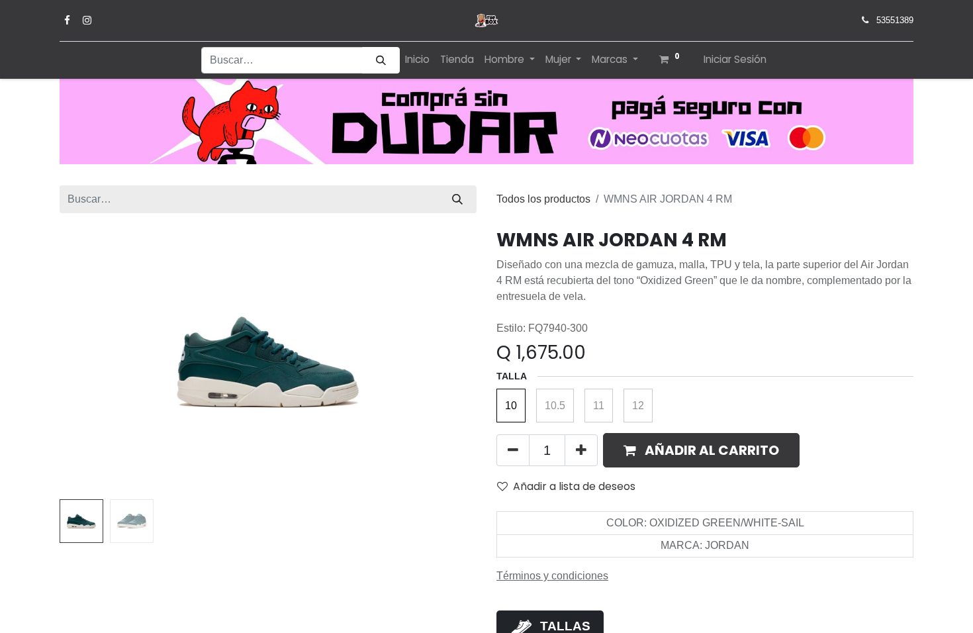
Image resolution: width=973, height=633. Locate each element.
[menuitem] (417, 60)
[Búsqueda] (381, 60)
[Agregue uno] (581, 450)
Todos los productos (543, 199)
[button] (91, 361)
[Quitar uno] (513, 450)
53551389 (894, 20)
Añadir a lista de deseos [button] (574, 486)
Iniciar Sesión (735, 59)
